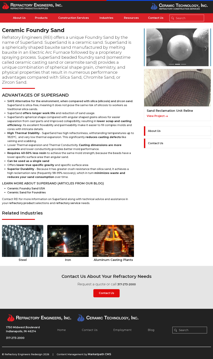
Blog (151, 330)
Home (61, 330)
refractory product (22, 203)
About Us (19, 17)
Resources (131, 17)
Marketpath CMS (99, 354)
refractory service (68, 203)
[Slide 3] (183, 64)
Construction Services (73, 17)
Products (41, 17)
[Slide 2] (177, 64)
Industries (106, 17)
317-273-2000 (126, 284)
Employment (122, 330)
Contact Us (155, 17)
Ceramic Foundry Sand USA (26, 188)
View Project (156, 116)
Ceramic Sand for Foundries (26, 192)
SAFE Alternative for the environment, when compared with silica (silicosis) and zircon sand (69, 101)
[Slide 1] (171, 64)
